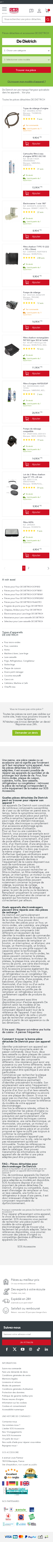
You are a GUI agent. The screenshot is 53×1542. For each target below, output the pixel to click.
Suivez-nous (12, 1327)
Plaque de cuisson (12, 668)
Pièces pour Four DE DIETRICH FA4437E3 (22, 602)
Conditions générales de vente (16, 1375)
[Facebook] (7, 1351)
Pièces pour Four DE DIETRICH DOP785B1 (23, 591)
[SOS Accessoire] (14, 11)
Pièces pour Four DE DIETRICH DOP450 (22, 587)
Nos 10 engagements (12, 1432)
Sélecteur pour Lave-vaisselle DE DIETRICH (23, 622)
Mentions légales (10, 1379)
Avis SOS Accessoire (11, 1435)
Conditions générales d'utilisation (17, 1389)
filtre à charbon (11, 872)
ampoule (41, 844)
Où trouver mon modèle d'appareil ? (26, 82)
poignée (37, 979)
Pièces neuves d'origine (13, 1399)
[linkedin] (46, 1351)
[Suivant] (47, 568)
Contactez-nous (9, 1422)
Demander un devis (26, 733)
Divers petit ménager (13, 672)
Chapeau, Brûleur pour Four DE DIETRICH (23, 610)
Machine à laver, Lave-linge (16, 654)
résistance (23, 836)
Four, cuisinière (11, 646)
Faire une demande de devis (15, 1372)
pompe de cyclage (26, 885)
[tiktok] (38, 1351)
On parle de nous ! (10, 1439)
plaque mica (22, 961)
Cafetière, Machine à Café (16, 683)
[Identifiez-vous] (39, 11)
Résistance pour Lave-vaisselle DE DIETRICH (24, 618)
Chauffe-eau (9, 687)
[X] (15, 1351)
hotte (27, 928)
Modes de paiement (11, 1386)
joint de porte (16, 979)
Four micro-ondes (12, 642)
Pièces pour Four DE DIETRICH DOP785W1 (23, 595)
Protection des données (13, 1393)
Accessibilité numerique (13, 1410)
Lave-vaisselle (10, 657)
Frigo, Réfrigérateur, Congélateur (19, 661)
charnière (34, 841)
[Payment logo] (27, 1537)
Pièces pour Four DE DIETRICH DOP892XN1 (24, 598)
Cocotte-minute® (12, 676)
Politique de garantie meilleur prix (17, 1396)
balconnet (8, 982)
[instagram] (30, 1351)
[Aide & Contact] (31, 11)
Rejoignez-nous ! (9, 1446)
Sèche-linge (9, 665)
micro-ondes (9, 925)
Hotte (7, 650)
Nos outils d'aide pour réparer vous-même (21, 1442)
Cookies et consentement (14, 1406)
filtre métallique (34, 872)
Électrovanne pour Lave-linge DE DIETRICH (23, 614)
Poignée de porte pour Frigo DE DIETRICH (23, 606)
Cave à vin (8, 680)
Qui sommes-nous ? (11, 1425)
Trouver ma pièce (26, 70)
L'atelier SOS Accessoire (13, 1429)
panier (5, 890)
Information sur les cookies (14, 1403)
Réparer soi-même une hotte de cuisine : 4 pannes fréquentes (26, 1031)
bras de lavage (31, 887)
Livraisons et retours (11, 1382)
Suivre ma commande (11, 1369)
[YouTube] (22, 1351)
